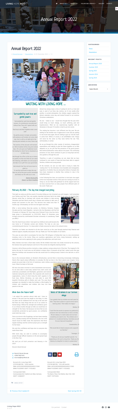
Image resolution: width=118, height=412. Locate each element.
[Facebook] (50, 354)
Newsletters (29, 54)
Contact (64, 407)
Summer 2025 (93, 67)
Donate (109, 3)
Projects (73, 3)
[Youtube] (59, 354)
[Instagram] (55, 354)
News (91, 49)
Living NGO (15, 4)
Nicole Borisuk (17, 54)
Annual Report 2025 (95, 64)
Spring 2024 (93, 78)
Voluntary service (88, 3)
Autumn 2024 (93, 74)
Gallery (101, 3)
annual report (18, 383)
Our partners (55, 407)
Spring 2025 (93, 71)
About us (63, 3)
